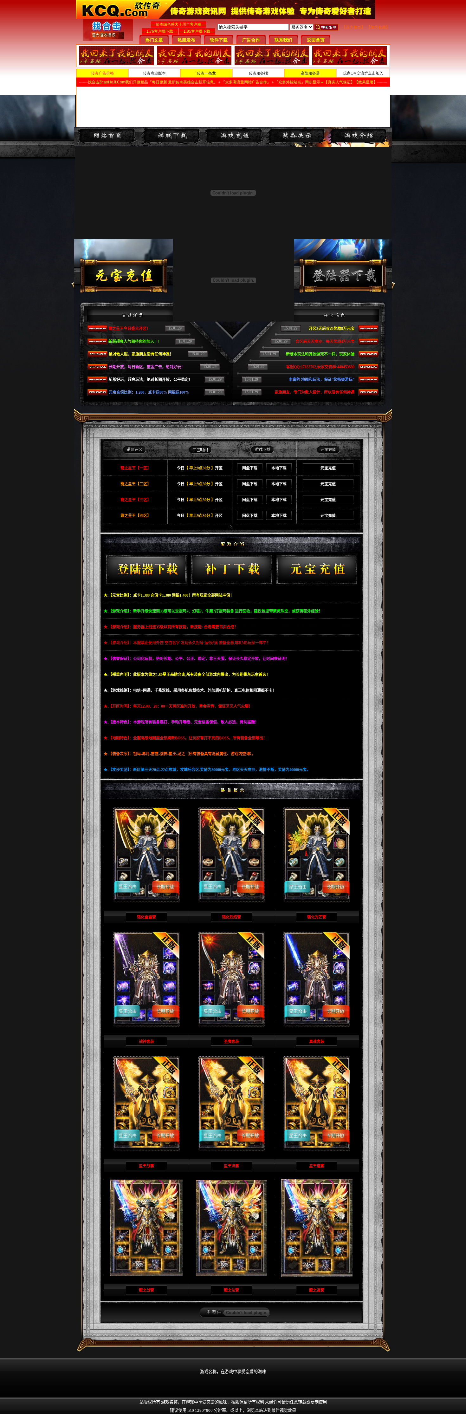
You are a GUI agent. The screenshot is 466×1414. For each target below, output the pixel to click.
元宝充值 (328, 468)
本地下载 (279, 468)
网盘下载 (249, 468)
